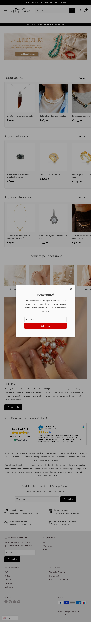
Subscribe (45, 326)
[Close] (71, 289)
